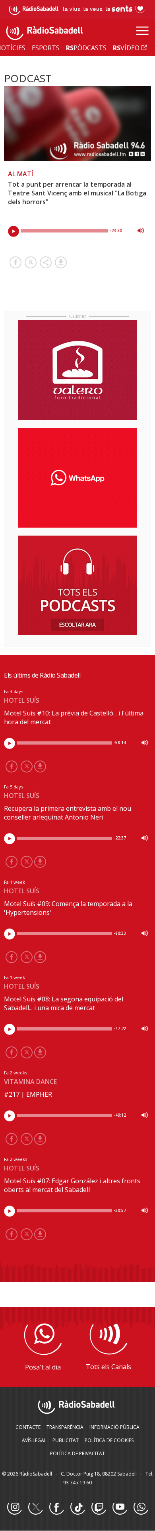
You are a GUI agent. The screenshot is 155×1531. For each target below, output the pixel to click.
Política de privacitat (77, 1453)
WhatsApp (140, 1507)
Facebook (56, 1507)
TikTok (77, 1507)
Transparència (64, 1427)
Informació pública (114, 1427)
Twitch (98, 1507)
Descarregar (61, 262)
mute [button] (141, 230)
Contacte (28, 1427)
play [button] (13, 231)
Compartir (46, 262)
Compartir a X (31, 262)
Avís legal (34, 1440)
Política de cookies (109, 1440)
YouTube (119, 1507)
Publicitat (65, 1440)
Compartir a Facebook (15, 262)
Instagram (14, 1507)
